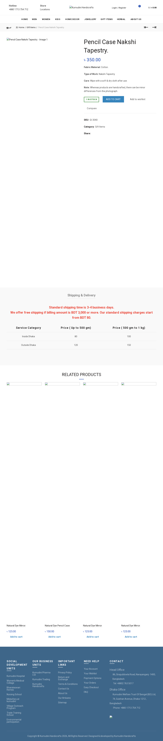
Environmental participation (14, 720)
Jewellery (90, 19)
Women (46, 19)
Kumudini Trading (41, 679)
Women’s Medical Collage (15, 681)
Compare (92, 108)
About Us (136, 19)
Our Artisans (64, 698)
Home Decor (72, 19)
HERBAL (121, 19)
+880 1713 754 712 (18, 9)
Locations (45, 9)
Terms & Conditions (68, 684)
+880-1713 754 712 (130, 708)
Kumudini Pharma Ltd (41, 673)
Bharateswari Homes (13, 688)
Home (24, 19)
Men (34, 19)
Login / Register (119, 8)
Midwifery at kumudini (13, 700)
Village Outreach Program (15, 707)
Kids (57, 19)
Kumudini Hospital (16, 676)
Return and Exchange (63, 678)
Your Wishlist (90, 673)
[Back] (9, 27)
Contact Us (63, 688)
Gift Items (107, 19)
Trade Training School (14, 713)
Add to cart (113, 99)
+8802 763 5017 (125, 683)
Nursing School (14, 694)
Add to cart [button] (16, 637)
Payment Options (92, 678)
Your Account (91, 669)
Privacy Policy (65, 672)
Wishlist (139, 6)
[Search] (130, 7)
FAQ (86, 692)
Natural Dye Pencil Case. (57, 625)
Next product (154, 27)
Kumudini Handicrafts (38, 685)
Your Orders (90, 682)
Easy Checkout (91, 687)
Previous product (146, 27)
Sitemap (62, 702)
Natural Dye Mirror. (16, 625)
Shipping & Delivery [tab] (81, 295)
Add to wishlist (137, 99)
